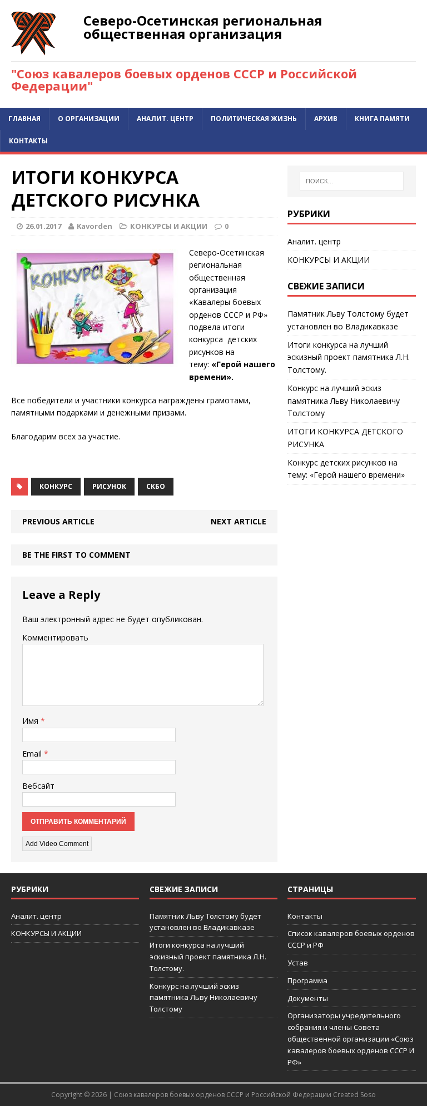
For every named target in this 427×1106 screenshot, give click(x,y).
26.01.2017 (43, 226)
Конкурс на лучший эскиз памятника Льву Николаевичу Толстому (343, 400)
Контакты (28, 141)
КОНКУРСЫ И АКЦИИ (168, 226)
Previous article (58, 521)
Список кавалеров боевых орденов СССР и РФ (351, 939)
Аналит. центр (165, 118)
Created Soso (354, 1094)
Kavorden (94, 226)
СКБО (155, 486)
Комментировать (55, 637)
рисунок (109, 486)
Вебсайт (38, 785)
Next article (238, 521)
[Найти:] (351, 181)
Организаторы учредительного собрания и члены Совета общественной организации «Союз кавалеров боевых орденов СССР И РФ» (350, 1038)
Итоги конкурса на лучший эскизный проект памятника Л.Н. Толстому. (348, 357)
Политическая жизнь (254, 118)
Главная (24, 118)
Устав (297, 963)
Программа (307, 980)
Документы (307, 998)
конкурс (55, 486)
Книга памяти (382, 118)
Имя (31, 720)
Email (33, 753)
